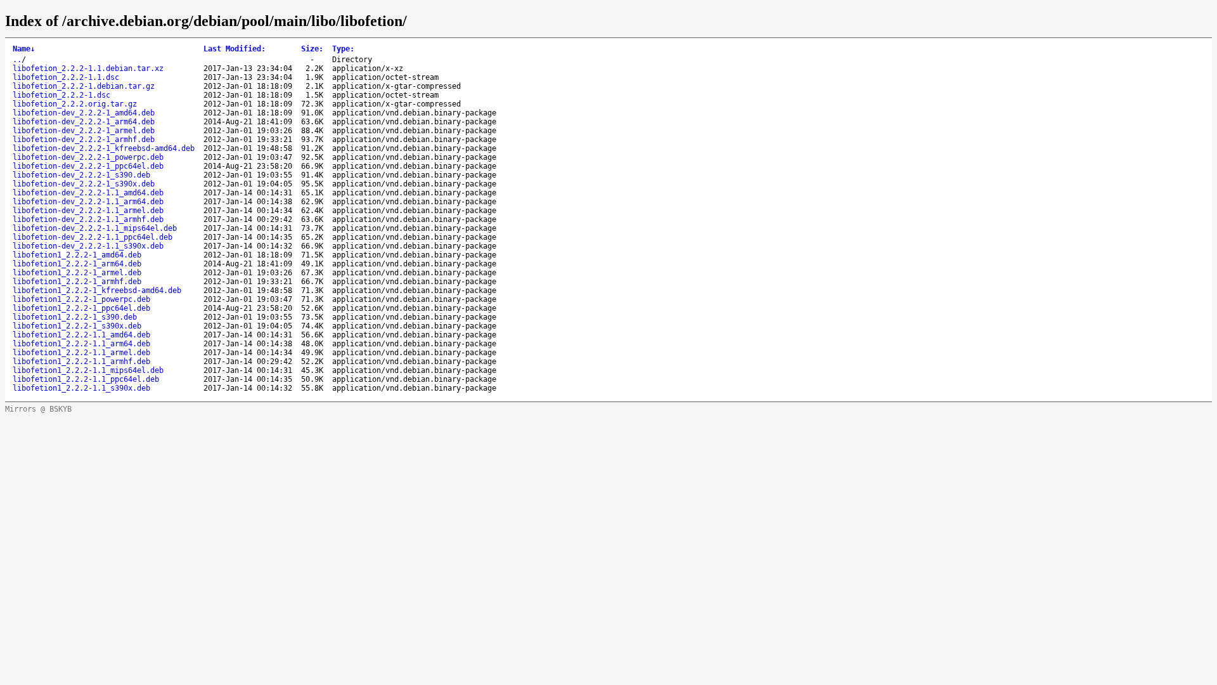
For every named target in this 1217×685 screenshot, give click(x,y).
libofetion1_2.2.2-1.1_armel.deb (81, 352)
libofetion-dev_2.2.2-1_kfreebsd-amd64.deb (104, 148)
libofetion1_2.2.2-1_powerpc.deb (81, 299)
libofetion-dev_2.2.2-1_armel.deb (84, 130)
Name (24, 48)
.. (17, 59)
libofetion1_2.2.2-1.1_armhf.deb (81, 361)
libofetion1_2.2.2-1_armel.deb (77, 272)
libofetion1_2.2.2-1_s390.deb (75, 317)
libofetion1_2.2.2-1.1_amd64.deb (81, 334)
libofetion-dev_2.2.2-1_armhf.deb (84, 139)
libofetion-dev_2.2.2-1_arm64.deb (84, 121)
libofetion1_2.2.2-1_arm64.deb (77, 263)
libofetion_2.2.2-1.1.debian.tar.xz (88, 68)
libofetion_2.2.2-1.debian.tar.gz (84, 86)
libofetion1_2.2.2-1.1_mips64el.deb (88, 370)
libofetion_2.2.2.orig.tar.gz (75, 104)
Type (343, 48)
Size (312, 48)
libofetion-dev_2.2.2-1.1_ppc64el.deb (92, 237)
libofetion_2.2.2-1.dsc (61, 95)
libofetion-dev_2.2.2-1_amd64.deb (84, 112)
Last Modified (234, 48)
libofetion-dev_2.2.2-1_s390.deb (81, 175)
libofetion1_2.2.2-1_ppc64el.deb (81, 308)
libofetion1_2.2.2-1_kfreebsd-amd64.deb (97, 290)
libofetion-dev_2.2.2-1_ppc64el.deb (88, 166)
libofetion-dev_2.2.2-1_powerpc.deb (88, 157)
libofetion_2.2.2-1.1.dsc (66, 77)
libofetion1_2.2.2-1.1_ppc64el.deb (86, 379)
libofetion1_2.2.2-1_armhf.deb (77, 281)
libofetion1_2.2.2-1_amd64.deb (77, 255)
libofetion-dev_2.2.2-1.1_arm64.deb (88, 201)
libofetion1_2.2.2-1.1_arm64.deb (81, 343)
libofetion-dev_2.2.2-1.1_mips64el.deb (95, 228)
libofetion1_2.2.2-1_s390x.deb (77, 326)
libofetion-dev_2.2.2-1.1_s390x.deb (88, 246)
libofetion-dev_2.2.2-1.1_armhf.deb (88, 219)
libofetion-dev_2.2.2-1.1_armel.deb (88, 210)
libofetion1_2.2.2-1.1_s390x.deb (81, 388)
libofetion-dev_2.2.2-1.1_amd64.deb (88, 192)
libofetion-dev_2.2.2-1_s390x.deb (84, 183)
